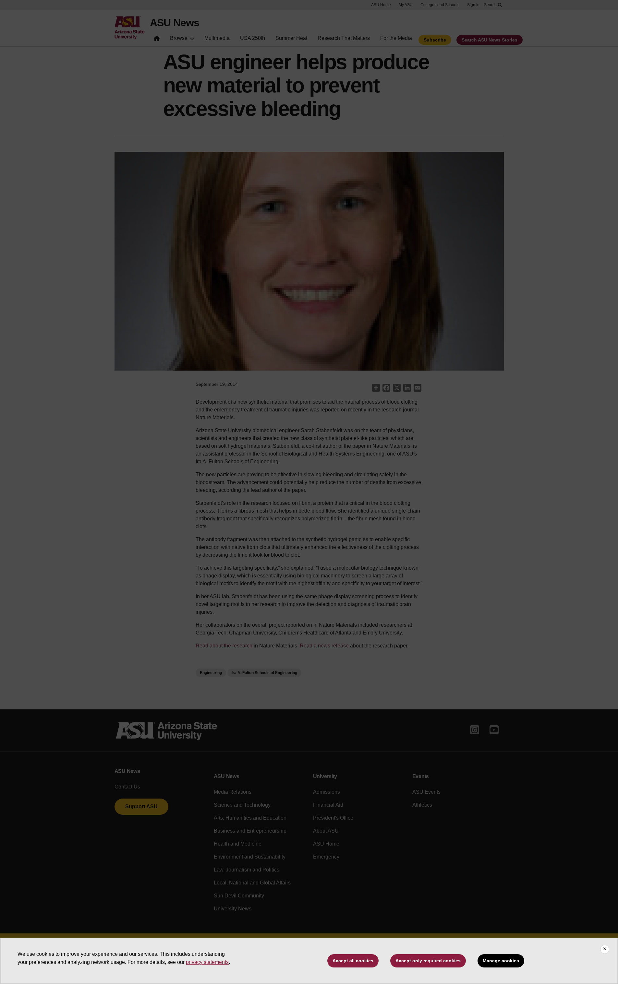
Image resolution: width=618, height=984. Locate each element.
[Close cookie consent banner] (604, 949)
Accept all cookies (353, 960)
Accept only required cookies (428, 960)
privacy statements (207, 962)
